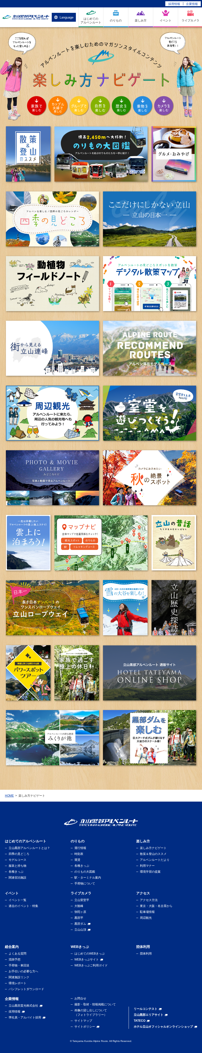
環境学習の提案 (150, 871)
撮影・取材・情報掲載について (95, 1004)
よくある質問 (17, 953)
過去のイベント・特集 (23, 906)
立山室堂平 (81, 900)
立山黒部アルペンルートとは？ (29, 848)
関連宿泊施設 (17, 877)
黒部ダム (80, 923)
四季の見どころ (19, 854)
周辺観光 (146, 918)
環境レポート (17, 983)
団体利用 (146, 953)
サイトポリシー (84, 1026)
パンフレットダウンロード (26, 989)
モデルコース (17, 860)
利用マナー (147, 865)
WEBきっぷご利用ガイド (91, 965)
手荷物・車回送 (19, 965)
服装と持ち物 (17, 865)
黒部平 (78, 918)
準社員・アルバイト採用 (25, 1017)
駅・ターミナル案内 (87, 877)
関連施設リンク (19, 977)
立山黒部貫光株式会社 (23, 1005)
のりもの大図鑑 (84, 871)
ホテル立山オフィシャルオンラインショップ (163, 1026)
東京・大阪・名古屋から (156, 906)
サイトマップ (83, 1020)
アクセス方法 (149, 900)
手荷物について (84, 883)
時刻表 (78, 854)
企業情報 (192, 4)
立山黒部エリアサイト (148, 1014)
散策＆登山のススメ (153, 854)
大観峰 (78, 906)
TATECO (139, 1020)
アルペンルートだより (154, 860)
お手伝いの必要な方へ (23, 971)
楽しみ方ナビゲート (153, 848)
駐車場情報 (147, 912)
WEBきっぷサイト (86, 959)
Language (66, 17)
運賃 (77, 860)
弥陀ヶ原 (80, 912)
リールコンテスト (145, 1009)
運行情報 (80, 848)
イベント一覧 (17, 900)
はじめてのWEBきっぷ (89, 953)
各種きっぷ (16, 871)
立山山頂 (80, 929)
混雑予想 (14, 959)
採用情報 (174, 4)
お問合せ (80, 998)
